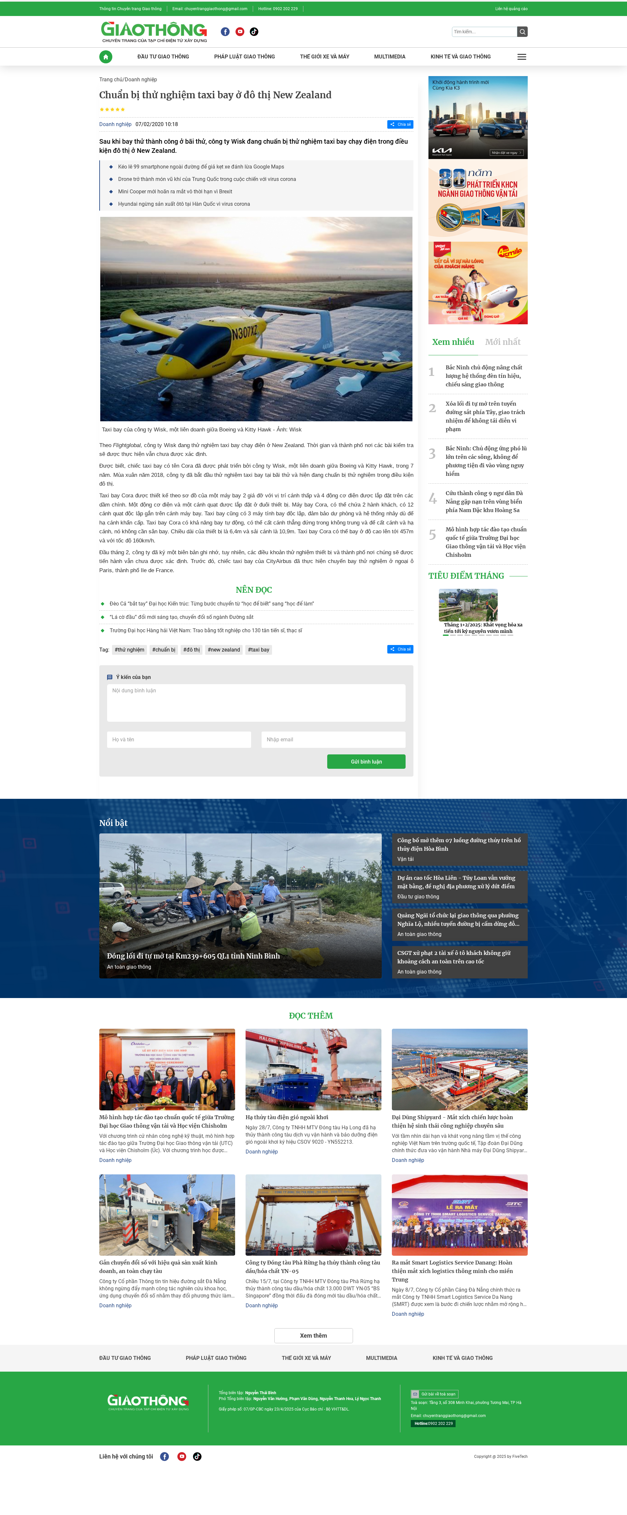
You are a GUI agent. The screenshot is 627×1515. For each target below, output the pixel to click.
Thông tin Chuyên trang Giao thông (130, 9)
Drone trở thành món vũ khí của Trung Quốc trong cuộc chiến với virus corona (207, 179)
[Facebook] (225, 32)
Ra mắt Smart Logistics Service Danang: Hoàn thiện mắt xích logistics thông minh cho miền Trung (452, 1271)
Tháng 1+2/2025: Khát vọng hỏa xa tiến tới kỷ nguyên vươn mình (483, 628)
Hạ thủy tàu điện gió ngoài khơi (287, 1117)
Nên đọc (254, 590)
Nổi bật (113, 823)
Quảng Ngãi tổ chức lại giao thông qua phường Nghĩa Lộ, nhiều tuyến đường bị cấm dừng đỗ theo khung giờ (458, 920)
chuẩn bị (165, 650)
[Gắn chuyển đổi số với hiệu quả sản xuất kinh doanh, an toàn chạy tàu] (167, 1215)
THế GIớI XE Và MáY (324, 57)
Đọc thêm (311, 1016)
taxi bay (260, 650)
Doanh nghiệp (141, 79)
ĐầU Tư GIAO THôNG (163, 57)
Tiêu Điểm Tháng (466, 576)
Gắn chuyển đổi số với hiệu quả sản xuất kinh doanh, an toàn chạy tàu (158, 1266)
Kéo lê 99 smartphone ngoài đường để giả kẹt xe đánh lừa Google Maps (201, 167)
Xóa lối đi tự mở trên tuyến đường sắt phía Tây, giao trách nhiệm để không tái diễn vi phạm (485, 416)
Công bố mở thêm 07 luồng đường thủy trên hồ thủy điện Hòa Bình (459, 844)
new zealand (225, 650)
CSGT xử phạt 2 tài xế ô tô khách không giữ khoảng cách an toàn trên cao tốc (453, 957)
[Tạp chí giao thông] (154, 32)
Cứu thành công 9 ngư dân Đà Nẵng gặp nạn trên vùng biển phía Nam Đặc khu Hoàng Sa (484, 501)
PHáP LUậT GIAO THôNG (244, 57)
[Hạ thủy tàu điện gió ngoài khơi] (313, 1069)
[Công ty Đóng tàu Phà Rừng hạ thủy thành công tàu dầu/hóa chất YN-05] (313, 1215)
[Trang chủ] (105, 56)
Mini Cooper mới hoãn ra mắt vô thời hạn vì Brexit (175, 191)
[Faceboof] (164, 1456)
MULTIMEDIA (390, 57)
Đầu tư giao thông (418, 897)
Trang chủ (110, 79)
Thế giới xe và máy (306, 1358)
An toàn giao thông (129, 967)
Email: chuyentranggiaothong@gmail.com (210, 9)
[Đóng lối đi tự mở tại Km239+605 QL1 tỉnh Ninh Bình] (240, 905)
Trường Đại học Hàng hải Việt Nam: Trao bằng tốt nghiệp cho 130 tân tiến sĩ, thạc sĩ (206, 630)
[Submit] (522, 31)
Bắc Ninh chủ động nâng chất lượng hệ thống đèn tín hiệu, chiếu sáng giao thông (484, 376)
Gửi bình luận (366, 762)
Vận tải (405, 859)
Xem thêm (313, 1335)
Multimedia (381, 1358)
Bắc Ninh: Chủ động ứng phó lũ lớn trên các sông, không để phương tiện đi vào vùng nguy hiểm (486, 461)
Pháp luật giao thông (216, 1358)
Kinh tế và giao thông (463, 1358)
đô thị (193, 650)
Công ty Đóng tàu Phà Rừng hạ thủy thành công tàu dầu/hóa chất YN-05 (313, 1266)
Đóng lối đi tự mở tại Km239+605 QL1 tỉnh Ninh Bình (193, 956)
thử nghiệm (131, 650)
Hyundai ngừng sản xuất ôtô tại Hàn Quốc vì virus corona (184, 204)
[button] (446, 635)
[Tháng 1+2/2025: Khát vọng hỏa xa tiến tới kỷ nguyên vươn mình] (468, 605)
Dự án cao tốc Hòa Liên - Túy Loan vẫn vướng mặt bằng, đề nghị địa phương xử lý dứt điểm (456, 882)
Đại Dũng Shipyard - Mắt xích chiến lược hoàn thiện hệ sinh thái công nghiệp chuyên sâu (452, 1121)
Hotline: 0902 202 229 (278, 9)
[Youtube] (240, 32)
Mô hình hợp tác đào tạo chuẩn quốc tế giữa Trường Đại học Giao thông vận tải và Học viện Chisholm (486, 542)
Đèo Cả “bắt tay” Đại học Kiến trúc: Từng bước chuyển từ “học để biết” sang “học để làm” (212, 604)
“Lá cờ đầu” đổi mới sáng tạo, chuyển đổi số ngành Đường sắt (181, 617)
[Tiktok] (254, 31)
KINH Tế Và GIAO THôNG (461, 57)
